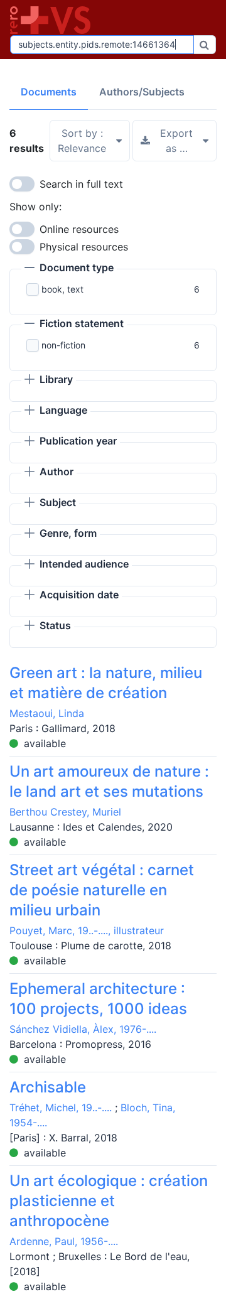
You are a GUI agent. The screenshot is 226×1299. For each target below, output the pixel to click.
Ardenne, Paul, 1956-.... (63, 1241)
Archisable (47, 1087)
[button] (69, 269)
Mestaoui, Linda (46, 713)
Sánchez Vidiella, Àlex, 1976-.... (82, 1029)
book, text (62, 289)
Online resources (79, 229)
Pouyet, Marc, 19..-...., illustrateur (86, 930)
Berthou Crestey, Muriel (65, 812)
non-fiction (63, 345)
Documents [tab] (49, 91)
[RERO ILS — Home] (52, 20)
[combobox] (102, 44)
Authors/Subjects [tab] (142, 91)
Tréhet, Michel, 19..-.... (60, 1107)
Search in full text (81, 184)
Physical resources (84, 246)
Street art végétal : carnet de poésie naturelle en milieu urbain (101, 890)
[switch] (22, 183)
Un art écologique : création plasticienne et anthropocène (108, 1201)
